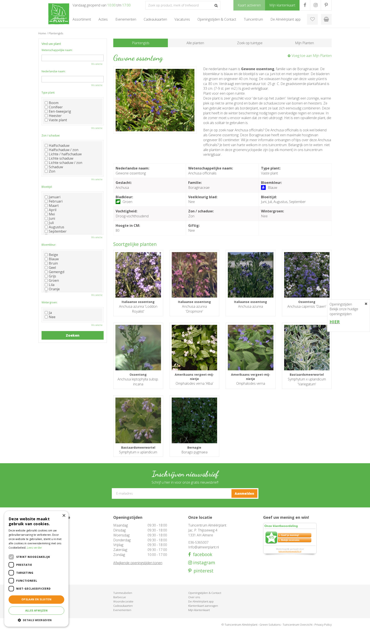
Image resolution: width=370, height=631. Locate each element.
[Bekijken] (326, 19)
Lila (51, 284)
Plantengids (140, 43)
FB (305, 5)
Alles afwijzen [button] (36, 610)
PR (326, 5)
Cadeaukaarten (123, 605)
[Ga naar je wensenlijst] (312, 19)
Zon (52, 171)
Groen (54, 280)
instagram (203, 562)
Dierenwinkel (46, 605)
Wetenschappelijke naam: (57, 50)
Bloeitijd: (47, 186)
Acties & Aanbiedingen (52, 593)
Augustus (56, 226)
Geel (52, 267)
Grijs (52, 276)
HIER (335, 322)
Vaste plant (58, 119)
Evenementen (122, 610)
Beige (53, 254)
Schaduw (56, 166)
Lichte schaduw (61, 158)
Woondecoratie (123, 601)
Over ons (194, 597)
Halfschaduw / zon (63, 149)
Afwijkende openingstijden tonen (137, 562)
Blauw (54, 258)
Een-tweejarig (60, 111)
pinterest (202, 571)
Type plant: (48, 92)
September (58, 231)
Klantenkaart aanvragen (203, 605)
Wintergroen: (49, 302)
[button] (36, 619)
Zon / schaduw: (51, 135)
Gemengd (56, 271)
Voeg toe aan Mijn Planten (312, 55)
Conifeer (56, 107)
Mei (52, 214)
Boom (53, 102)
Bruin (53, 263)
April (52, 209)
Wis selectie (96, 63)
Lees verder (34, 547)
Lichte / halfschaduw (65, 154)
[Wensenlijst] (312, 19)
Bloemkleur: (49, 244)
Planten (43, 597)
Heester (55, 115)
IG (315, 5)
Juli (51, 222)
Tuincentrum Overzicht (297, 624)
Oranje (54, 289)
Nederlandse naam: (54, 71)
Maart (54, 205)
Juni (52, 218)
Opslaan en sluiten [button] (36, 599)
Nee (52, 316)
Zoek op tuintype (250, 43)
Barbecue (119, 597)
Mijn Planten (304, 43)
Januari (54, 196)
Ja (50, 312)
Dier (41, 610)
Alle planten (195, 43)
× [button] (63, 515)
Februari (56, 201)
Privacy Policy (323, 624)
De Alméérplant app (201, 601)
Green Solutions (270, 624)
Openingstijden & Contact (204, 593)
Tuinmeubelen (122, 593)
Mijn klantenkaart (199, 610)
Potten (42, 601)
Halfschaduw (59, 145)
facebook (201, 554)
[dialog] (36, 569)
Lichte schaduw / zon (65, 162)
